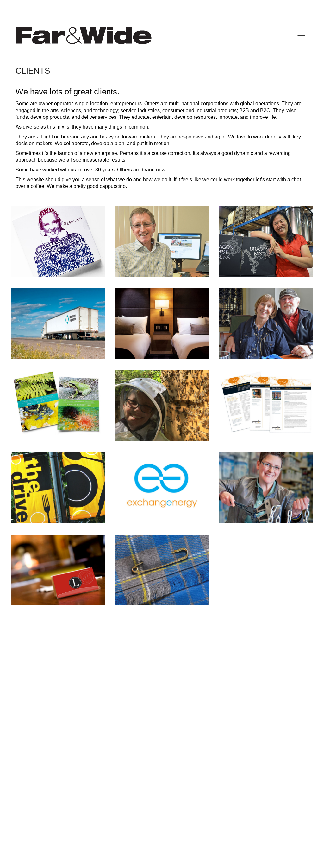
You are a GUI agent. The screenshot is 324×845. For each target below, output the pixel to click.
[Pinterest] (177, 799)
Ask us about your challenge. (162, 669)
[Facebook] (145, 799)
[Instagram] (161, 799)
